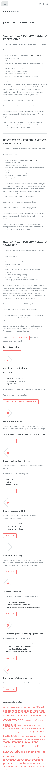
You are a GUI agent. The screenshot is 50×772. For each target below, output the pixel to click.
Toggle (5, 4)
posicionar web (22, 759)
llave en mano (35, 728)
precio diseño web (14, 763)
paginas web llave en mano (26, 736)
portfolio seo (7, 739)
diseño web (27, 721)
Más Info (10, 441)
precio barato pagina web (35, 759)
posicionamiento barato (27, 739)
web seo (42, 766)
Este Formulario (19, 337)
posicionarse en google (10, 759)
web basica (36, 766)
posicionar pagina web (37, 757)
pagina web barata (39, 736)
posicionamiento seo (9, 746)
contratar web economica (38, 715)
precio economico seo (32, 763)
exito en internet (15, 728)
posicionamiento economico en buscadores (24, 741)
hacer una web (26, 728)
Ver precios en (21, 401)
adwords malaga (8, 707)
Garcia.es (11, 11)
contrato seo (13, 720)
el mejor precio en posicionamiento (27, 725)
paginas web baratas (23, 732)
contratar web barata (22, 715)
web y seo (6, 769)
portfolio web (15, 739)
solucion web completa (25, 766)
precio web (14, 766)
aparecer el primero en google (22, 707)
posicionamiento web (23, 757)
